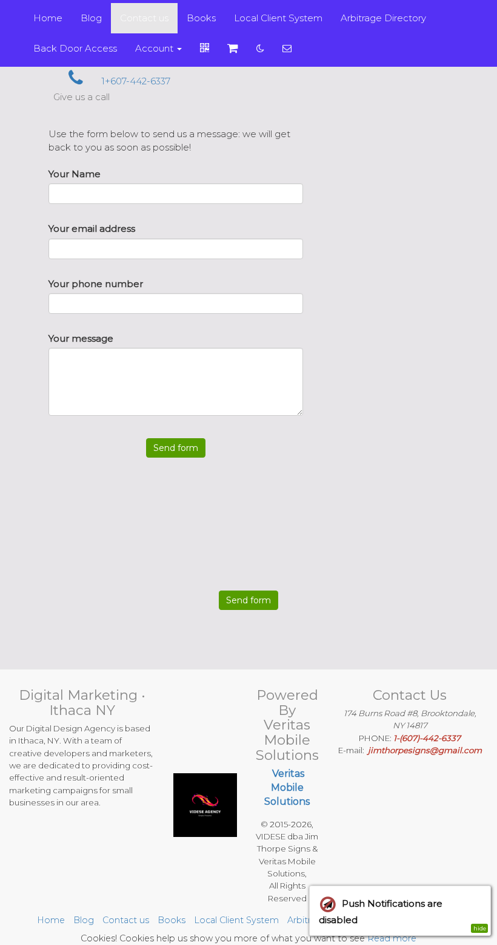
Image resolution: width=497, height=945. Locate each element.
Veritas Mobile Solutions (287, 787)
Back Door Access (75, 48)
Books (201, 18)
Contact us (144, 18)
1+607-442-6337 (134, 81)
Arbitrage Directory (383, 18)
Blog (91, 18)
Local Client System (278, 18)
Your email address (91, 228)
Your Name (74, 174)
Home (47, 18)
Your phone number (95, 284)
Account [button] (155, 48)
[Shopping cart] (232, 48)
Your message (80, 338)
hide (479, 928)
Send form (175, 447)
